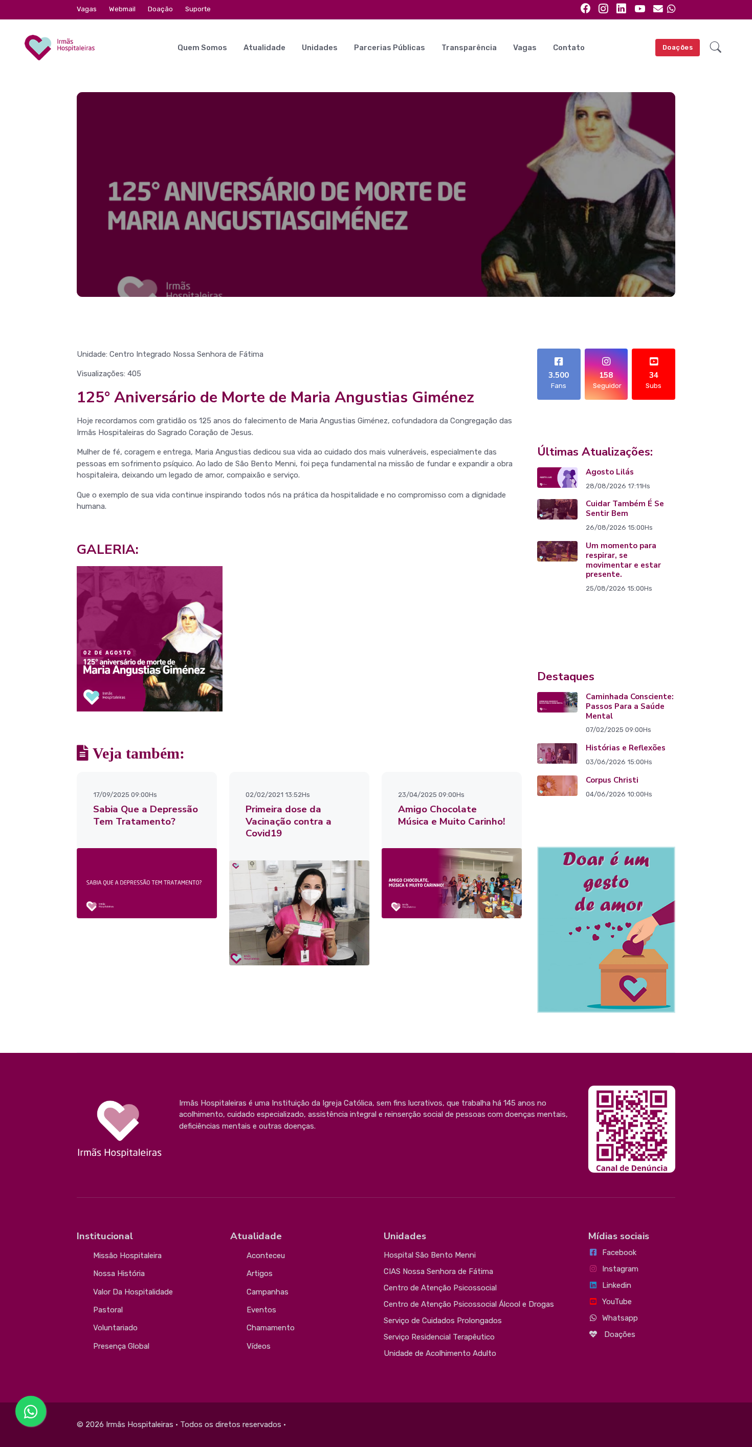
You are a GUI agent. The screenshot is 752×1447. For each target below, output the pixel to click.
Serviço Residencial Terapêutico (439, 1337)
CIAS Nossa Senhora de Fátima (438, 1271)
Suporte (198, 9)
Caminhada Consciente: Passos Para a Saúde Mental (630, 706)
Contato (569, 47)
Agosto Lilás (610, 472)
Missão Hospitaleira (127, 1255)
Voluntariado (115, 1327)
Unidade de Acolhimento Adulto (440, 1353)
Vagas (87, 9)
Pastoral (108, 1309)
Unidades (320, 47)
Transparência (469, 47)
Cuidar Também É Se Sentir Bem (625, 509)
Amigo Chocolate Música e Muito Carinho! (451, 815)
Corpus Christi (612, 780)
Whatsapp (620, 1318)
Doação (160, 9)
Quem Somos (202, 47)
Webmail (122, 9)
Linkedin (616, 1285)
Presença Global (121, 1346)
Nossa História (119, 1273)
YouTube (617, 1301)
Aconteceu (266, 1255)
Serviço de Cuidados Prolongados (443, 1320)
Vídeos (259, 1346)
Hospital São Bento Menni (430, 1255)
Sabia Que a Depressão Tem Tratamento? (145, 815)
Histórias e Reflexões (626, 748)
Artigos (260, 1273)
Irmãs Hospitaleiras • (142, 1424)
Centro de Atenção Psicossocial (440, 1287)
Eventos (261, 1309)
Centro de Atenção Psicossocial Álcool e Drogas (469, 1304)
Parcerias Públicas (389, 47)
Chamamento (271, 1327)
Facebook (619, 1252)
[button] (715, 47)
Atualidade (264, 47)
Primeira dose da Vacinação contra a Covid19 (288, 821)
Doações (677, 47)
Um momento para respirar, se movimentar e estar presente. (623, 560)
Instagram (620, 1268)
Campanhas (268, 1292)
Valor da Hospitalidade (133, 1292)
